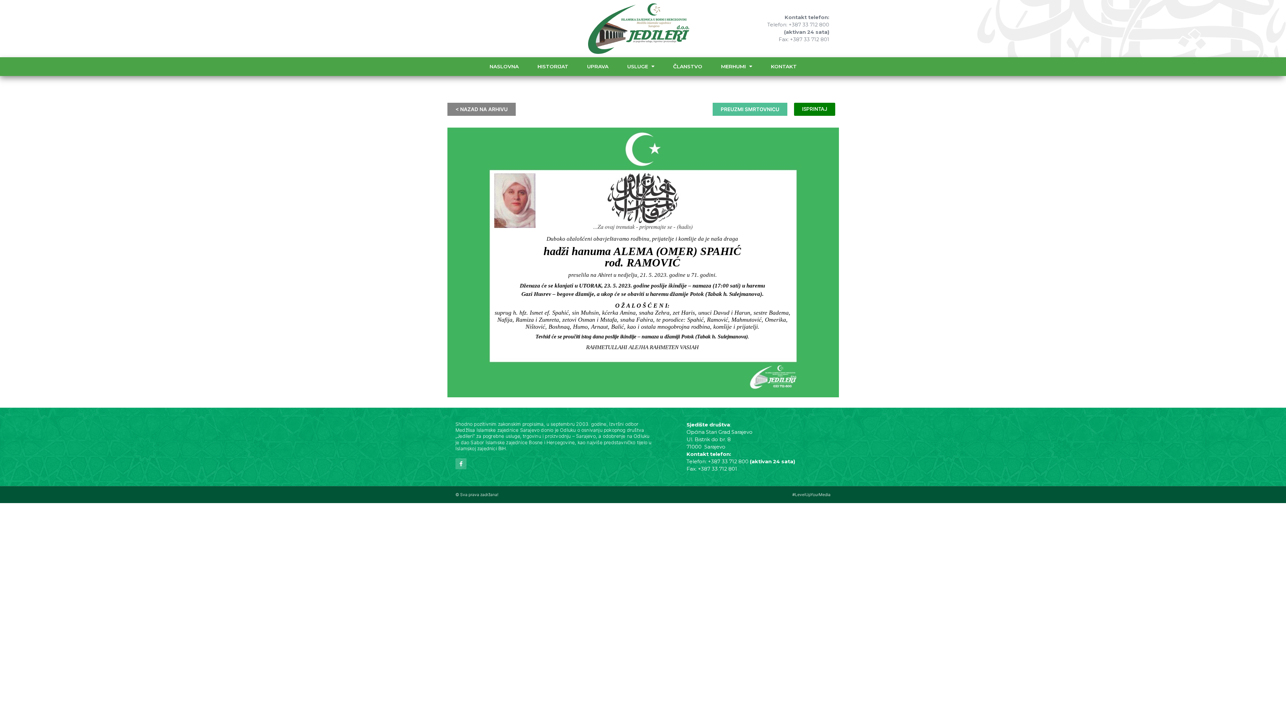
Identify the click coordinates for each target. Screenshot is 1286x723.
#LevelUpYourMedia (811, 494)
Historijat (553, 66)
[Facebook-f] (461, 463)
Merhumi (733, 66)
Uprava (598, 66)
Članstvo (687, 66)
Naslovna (504, 66)
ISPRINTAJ (814, 109)
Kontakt (784, 66)
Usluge (637, 66)
